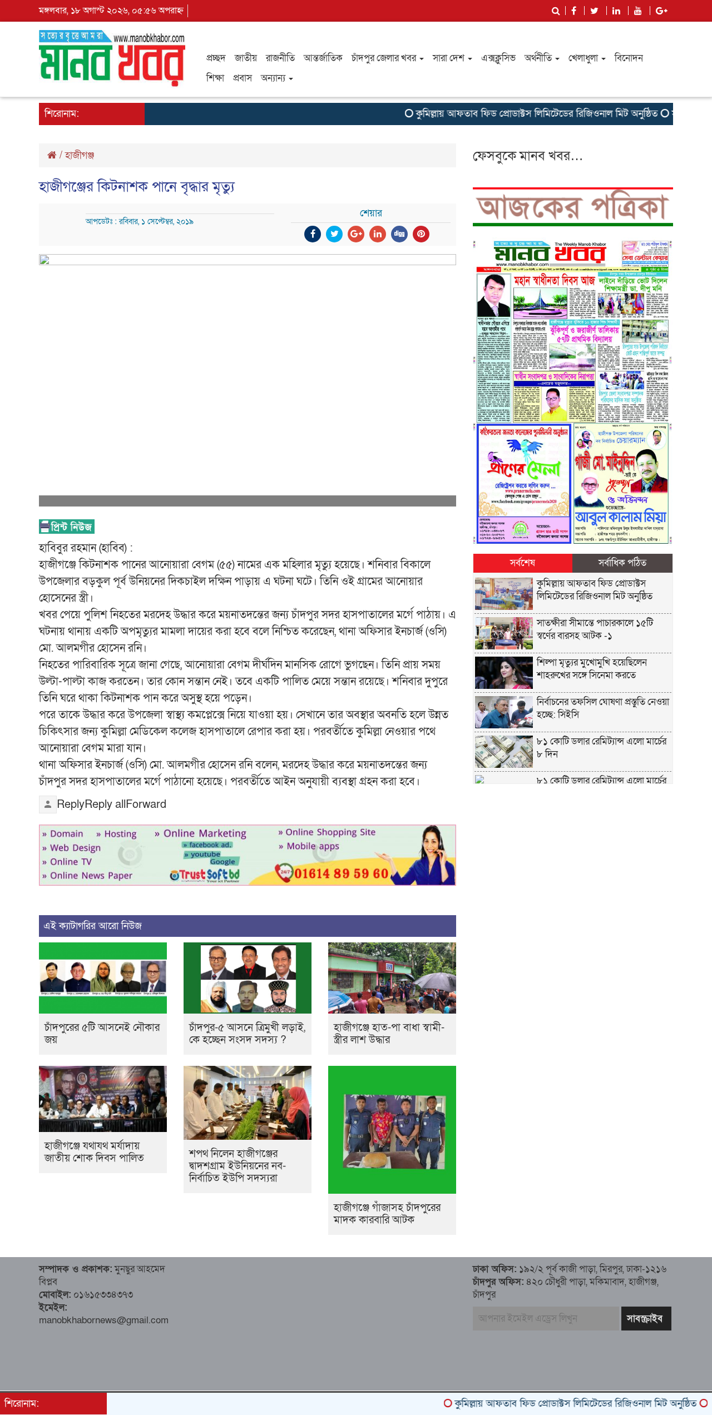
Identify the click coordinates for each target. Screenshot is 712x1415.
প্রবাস (242, 78)
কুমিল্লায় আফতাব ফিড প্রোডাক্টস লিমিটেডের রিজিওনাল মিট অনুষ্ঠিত (506, 113)
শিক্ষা (215, 78)
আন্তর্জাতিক (323, 58)
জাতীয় (246, 58)
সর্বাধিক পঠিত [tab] (622, 563)
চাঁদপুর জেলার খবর (385, 58)
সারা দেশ (450, 58)
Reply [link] (71, 804)
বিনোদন (629, 58)
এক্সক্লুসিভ (498, 58)
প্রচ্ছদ (216, 58)
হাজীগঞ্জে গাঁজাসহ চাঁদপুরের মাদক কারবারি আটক (387, 1214)
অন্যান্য (274, 78)
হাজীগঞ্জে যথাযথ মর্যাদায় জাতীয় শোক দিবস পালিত (94, 1152)
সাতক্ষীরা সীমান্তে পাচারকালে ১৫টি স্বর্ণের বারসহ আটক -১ (595, 629)
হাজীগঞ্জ (79, 155)
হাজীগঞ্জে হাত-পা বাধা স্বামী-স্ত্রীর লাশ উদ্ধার (389, 1034)
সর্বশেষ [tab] (522, 563)
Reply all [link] (105, 804)
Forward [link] (146, 804)
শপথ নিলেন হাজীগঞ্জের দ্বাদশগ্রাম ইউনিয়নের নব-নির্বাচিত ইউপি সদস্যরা (237, 1166)
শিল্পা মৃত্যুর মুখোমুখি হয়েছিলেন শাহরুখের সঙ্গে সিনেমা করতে (592, 669)
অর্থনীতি (539, 58)
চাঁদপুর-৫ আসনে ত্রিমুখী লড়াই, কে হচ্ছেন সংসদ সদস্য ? (247, 1034)
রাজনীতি (280, 58)
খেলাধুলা (584, 58)
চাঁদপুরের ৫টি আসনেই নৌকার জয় (102, 1034)
